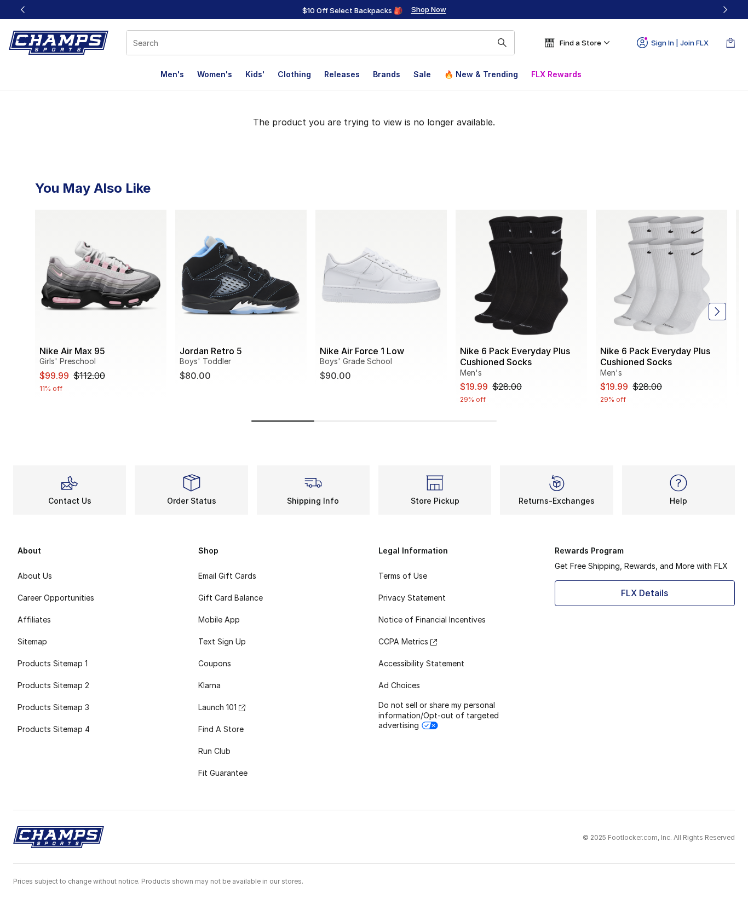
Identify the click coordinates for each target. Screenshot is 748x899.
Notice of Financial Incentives (432, 619)
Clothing (294, 74)
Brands (386, 74)
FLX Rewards (556, 74)
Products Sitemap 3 (53, 707)
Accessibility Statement (421, 663)
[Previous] (23, 9)
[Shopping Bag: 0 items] (730, 42)
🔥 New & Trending (481, 74)
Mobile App (219, 619)
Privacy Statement (412, 597)
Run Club (214, 751)
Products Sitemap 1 (53, 663)
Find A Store (221, 729)
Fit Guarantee (223, 772)
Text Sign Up (222, 641)
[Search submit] (502, 43)
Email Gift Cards (227, 575)
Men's (172, 74)
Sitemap (32, 641)
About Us (35, 575)
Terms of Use (402, 575)
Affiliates (34, 619)
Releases (342, 74)
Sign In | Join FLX (680, 42)
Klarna (209, 685)
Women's (214, 74)
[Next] (725, 9)
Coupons (214, 663)
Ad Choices (399, 685)
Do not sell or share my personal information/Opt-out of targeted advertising (438, 714)
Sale (422, 74)
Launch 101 (217, 707)
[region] (374, 9)
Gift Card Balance (230, 597)
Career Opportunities (56, 597)
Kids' (254, 74)
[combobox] (320, 43)
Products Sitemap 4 (54, 729)
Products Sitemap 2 (53, 685)
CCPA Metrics (403, 641)
